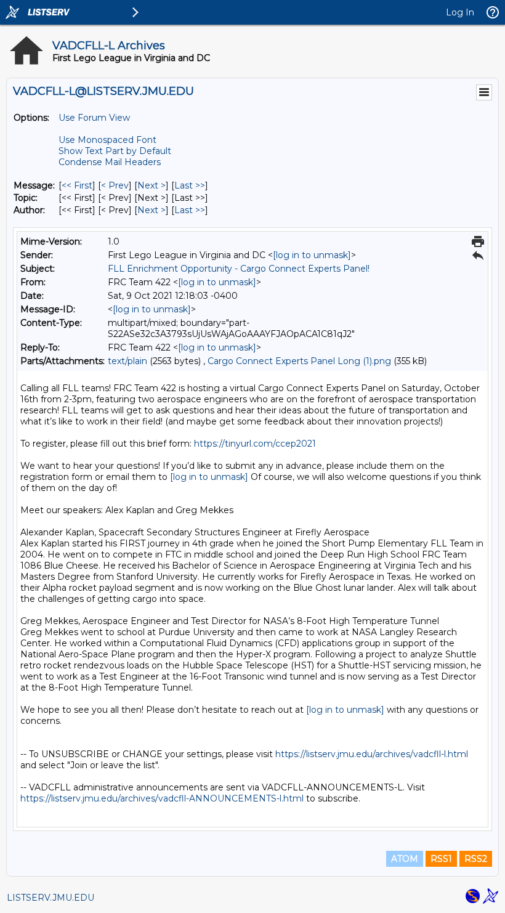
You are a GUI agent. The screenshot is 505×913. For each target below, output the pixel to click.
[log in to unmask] (312, 255)
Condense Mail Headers (110, 162)
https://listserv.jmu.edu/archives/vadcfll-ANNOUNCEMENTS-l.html (162, 798)
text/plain (127, 361)
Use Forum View (94, 117)
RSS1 (441, 858)
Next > (151, 185)
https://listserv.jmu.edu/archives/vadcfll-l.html (371, 754)
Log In (460, 12)
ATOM (404, 858)
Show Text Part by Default (115, 150)
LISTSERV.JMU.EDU (50, 897)
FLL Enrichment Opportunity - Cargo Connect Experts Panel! (239, 268)
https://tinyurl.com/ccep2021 (255, 443)
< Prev (115, 185)
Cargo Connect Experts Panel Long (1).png (299, 361)
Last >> (189, 185)
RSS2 (475, 858)
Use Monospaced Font (107, 139)
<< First (77, 185)
